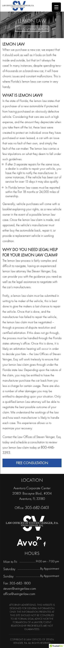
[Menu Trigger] (56, 7)
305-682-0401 (37, 507)
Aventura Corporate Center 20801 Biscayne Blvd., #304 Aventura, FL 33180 (32, 493)
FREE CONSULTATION (32, 462)
